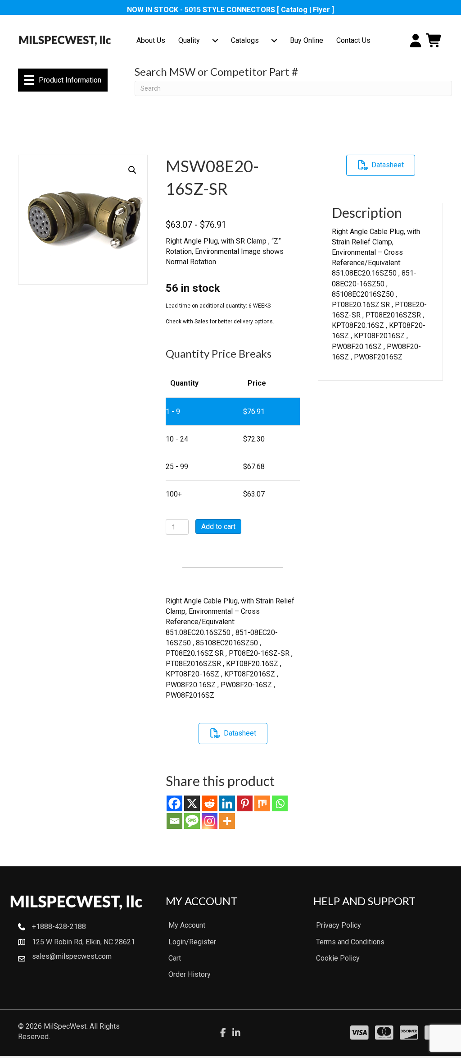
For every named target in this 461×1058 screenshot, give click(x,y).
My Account (186, 925)
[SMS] (192, 821)
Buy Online (306, 40)
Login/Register (192, 942)
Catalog (294, 9)
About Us (150, 40)
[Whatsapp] (280, 803)
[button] (132, 170)
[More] (227, 821)
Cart (174, 958)
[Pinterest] (245, 803)
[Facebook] (174, 803)
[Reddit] (209, 803)
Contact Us (353, 40)
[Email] (174, 821)
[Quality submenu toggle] (215, 41)
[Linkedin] (227, 803)
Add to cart (218, 526)
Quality (189, 40)
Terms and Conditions (350, 942)
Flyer (321, 9)
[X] (192, 803)
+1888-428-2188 (59, 926)
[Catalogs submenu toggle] (274, 41)
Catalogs (245, 40)
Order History (189, 974)
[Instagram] (209, 821)
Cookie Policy (338, 958)
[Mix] (262, 803)
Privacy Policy (338, 925)
